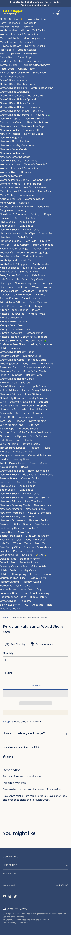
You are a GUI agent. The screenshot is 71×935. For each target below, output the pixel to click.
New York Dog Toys (26, 283)
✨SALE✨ (42, 555)
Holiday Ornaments (41, 344)
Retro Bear (23, 532)
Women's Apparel (10, 164)
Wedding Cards (9, 363)
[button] (35, 693)
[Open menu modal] (66, 12)
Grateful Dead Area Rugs (14, 91)
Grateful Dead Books (12, 95)
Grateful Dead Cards (12, 359)
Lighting (43, 291)
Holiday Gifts (35, 95)
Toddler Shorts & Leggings (32, 252)
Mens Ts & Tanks (10, 38)
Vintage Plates (34, 333)
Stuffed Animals (29, 271)
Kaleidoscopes (8, 467)
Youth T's (26, 260)
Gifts (3, 401)
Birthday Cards (37, 359)
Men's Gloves (7, 202)
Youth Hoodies (8, 30)
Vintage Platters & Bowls (14, 321)
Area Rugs (28, 291)
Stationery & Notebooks (38, 547)
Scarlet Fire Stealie (11, 61)
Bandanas (43, 206)
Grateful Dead (8, 601)
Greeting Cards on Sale (13, 566)
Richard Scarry (22, 524)
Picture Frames (9, 298)
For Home (22, 287)
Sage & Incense (31, 298)
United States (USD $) (17, 909)
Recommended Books (13, 597)
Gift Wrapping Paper (12, 425)
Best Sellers (42, 524)
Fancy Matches (38, 302)
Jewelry (21, 210)
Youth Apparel (8, 260)
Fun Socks (32, 218)
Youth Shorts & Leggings (14, 264)
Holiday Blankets (9, 356)
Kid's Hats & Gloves (34, 267)
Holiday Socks (31, 229)
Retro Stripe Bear (10, 53)
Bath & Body (25, 237)
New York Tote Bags (32, 126)
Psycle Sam (6, 57)
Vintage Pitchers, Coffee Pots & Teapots (23, 336)
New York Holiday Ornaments (17, 145)
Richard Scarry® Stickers (36, 390)
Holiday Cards (34, 375)
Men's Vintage (8, 195)
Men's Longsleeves (35, 38)
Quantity (8, 653)
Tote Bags (6, 421)
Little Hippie (26, 913)
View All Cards (8, 382)
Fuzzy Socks (26, 225)
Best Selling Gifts (10, 547)
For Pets (22, 279)
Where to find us (10, 608)
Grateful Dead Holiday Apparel (18, 99)
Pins (40, 417)
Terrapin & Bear (9, 65)
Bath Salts (30, 241)
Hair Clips (29, 233)
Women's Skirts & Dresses (15, 172)
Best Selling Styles (10, 539)
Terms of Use (24, 922)
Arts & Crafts (7, 417)
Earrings (35, 214)
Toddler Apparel (41, 248)
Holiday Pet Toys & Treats (15, 585)
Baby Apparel (21, 244)
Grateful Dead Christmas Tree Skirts (21, 111)
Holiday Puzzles (32, 581)
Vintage (4, 451)
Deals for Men (8, 562)
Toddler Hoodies (9, 26)
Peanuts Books (8, 478)
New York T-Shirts (37, 122)
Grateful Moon (26, 68)
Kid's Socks (6, 279)
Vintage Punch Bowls (12, 325)
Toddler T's (6, 252)
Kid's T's (4, 543)
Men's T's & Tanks (10, 187)
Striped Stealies (27, 49)
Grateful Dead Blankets (13, 88)
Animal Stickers (9, 390)
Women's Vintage (10, 183)
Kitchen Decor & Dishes (14, 310)
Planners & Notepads (34, 405)
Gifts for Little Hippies (13, 436)
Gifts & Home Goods (12, 76)
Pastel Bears (7, 68)
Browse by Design (10, 46)
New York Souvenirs (11, 497)
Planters (40, 294)
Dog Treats (6, 287)
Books (32, 463)
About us (37, 604)
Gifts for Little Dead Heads (35, 432)
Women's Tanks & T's (36, 164)
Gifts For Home (9, 444)
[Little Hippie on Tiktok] (16, 897)
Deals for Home (29, 562)
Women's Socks (42, 180)
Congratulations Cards (37, 367)
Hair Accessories (10, 233)
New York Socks (9, 130)
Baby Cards (29, 363)
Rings (47, 214)
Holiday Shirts (38, 578)
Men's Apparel (32, 183)
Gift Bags (33, 425)
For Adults (31, 160)
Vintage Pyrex (36, 313)
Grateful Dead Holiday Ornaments (20, 107)
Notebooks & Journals (13, 409)
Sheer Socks (7, 225)
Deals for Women (30, 558)
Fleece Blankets (9, 291)
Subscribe (62, 885)
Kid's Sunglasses (9, 267)
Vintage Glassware (11, 317)
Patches (20, 421)
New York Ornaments (12, 520)
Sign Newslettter (10, 604)
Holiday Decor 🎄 (36, 340)
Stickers (25, 382)
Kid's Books (38, 275)
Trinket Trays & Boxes (12, 302)
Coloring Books (21, 459)
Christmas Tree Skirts (13, 344)
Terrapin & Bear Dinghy (36, 65)
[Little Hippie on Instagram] (10, 897)
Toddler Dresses (33, 256)
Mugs (38, 306)
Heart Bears (7, 49)
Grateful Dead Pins (42, 88)
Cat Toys (46, 283)
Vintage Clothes (22, 451)
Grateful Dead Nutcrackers (16, 114)
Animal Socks (27, 222)
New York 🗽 (43, 114)
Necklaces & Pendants (13, 214)
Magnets (34, 447)
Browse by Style (36, 19)
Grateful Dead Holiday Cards (17, 103)
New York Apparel (10, 118)
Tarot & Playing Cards (12, 463)
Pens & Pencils (38, 409)
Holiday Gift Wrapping (13, 574)
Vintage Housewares (12, 313)
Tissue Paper (7, 428)
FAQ (26, 604)
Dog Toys (5, 283)
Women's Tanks (22, 543)
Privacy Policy (9, 922)
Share (10, 757)
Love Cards (46, 363)
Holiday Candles (9, 581)
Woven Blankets (41, 287)
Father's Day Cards (11, 375)
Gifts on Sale (38, 566)
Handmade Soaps (10, 241)
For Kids (5, 244)
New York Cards (9, 371)
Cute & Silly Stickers (12, 398)
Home (6, 617)
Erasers (37, 413)
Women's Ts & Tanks (33, 30)
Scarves (24, 202)
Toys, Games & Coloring (14, 275)
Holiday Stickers (37, 398)
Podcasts (26, 601)
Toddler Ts (30, 23)
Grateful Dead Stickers (13, 80)
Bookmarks (22, 413)
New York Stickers (10, 160)
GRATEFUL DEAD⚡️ (11, 19)
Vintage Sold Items (11, 340)
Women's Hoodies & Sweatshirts (19, 34)
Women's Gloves (34, 199)
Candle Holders (23, 294)
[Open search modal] (52, 12)
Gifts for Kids (8, 432)
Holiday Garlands (10, 348)
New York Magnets (11, 137)
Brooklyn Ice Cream (11, 122)
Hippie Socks (8, 222)
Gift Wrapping (37, 421)
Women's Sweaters (11, 176)
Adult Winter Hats (10, 199)
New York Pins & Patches (14, 141)
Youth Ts (28, 26)
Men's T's (40, 543)
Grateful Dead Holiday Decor (17, 352)
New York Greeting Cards (15, 157)
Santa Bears (40, 72)
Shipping (8, 721)
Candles (5, 294)
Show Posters (8, 306)
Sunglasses (6, 210)
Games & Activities (39, 455)
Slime (43, 463)
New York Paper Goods (13, 149)
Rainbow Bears (34, 61)
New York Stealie (35, 46)
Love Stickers (33, 394)
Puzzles (4, 459)
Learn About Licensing (36, 593)
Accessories (27, 195)
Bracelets (5, 218)
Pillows (36, 310)
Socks (18, 218)
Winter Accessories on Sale (16, 589)
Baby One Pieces (10, 23)
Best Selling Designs (12, 528)
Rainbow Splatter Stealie (14, 72)
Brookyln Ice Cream (37, 535)
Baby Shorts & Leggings (14, 248)
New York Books (33, 133)
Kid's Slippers (8, 271)
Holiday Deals (8, 570)
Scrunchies (46, 233)
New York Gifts (31, 130)
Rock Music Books (39, 470)
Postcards (6, 413)
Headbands (7, 237)
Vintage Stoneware (11, 333)
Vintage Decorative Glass (15, 329)
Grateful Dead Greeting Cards (18, 84)
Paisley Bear (31, 53)
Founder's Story (9, 593)
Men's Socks (45, 191)
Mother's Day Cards (34, 371)
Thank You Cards (10, 367)
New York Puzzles (10, 133)
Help (49, 604)
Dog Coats (37, 279)
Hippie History (38, 597)
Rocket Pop (24, 57)
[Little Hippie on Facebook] (5, 897)
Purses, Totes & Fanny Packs (17, 206)
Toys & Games (38, 436)
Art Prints (25, 306)
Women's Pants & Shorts (14, 180)
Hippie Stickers (40, 386)
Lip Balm (45, 241)
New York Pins (33, 501)
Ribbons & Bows (28, 428)
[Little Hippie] (13, 12)
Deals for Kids (8, 558)
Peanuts (5, 524)
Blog (38, 589)
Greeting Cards (32, 356)
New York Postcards (12, 153)
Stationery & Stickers (22, 401)
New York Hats (8, 126)
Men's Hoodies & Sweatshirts (17, 42)
